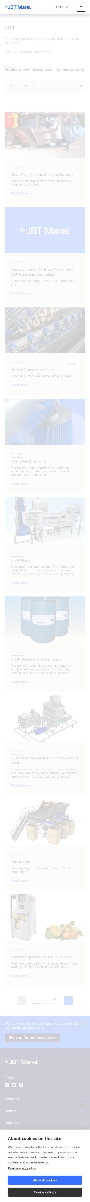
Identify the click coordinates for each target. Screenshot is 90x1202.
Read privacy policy (22, 1168)
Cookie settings (45, 1192)
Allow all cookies (45, 1180)
